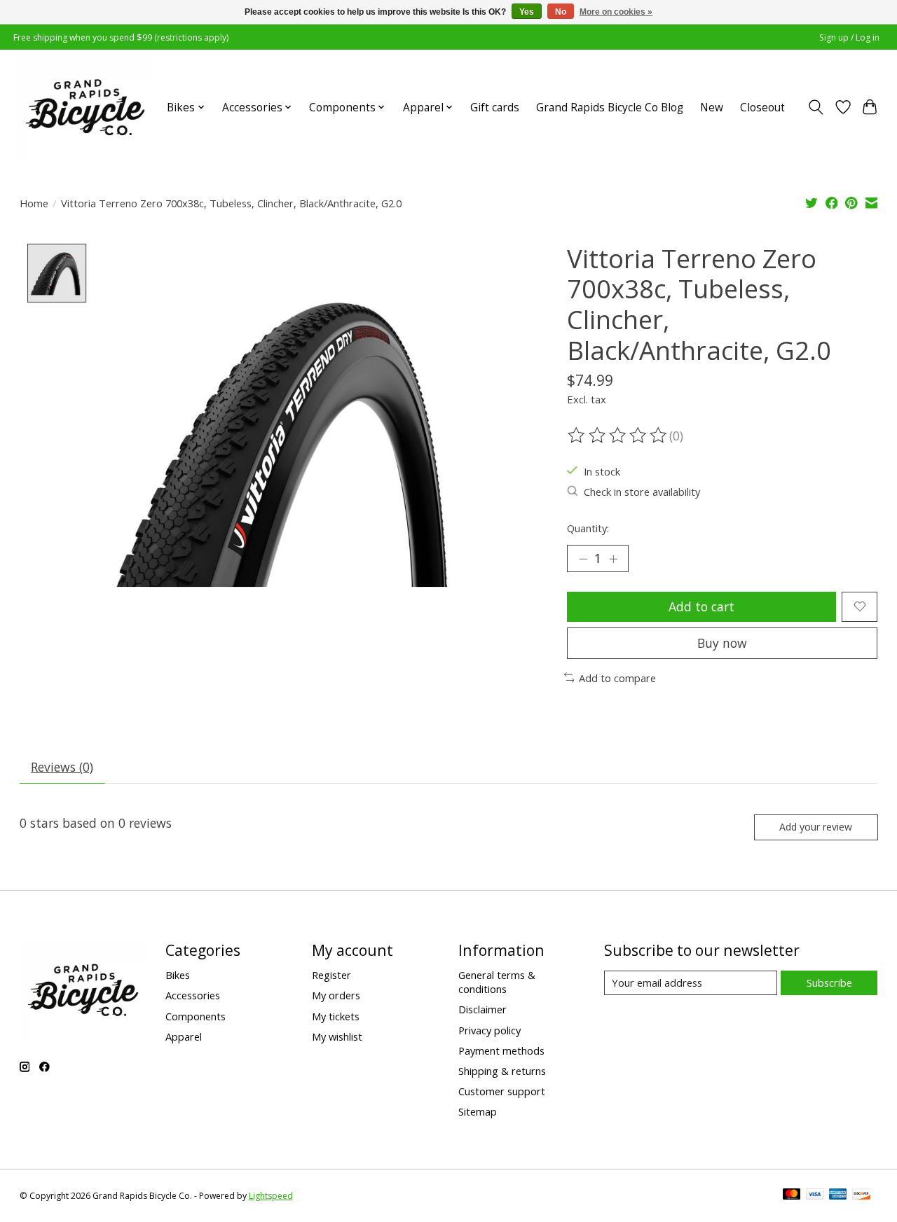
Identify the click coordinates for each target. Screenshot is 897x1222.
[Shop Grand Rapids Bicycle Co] (85, 107)
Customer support (501, 1091)
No (560, 12)
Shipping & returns (502, 1071)
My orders (336, 995)
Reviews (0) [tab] (62, 766)
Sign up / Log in (849, 37)
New (711, 107)
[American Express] (838, 1195)
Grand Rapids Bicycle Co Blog (609, 107)
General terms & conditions (496, 982)
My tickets (336, 1016)
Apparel (183, 1036)
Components (195, 1016)
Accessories (192, 995)
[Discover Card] (861, 1195)
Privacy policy (489, 1030)
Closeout (762, 107)
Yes (526, 12)
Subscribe (829, 982)
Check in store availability (642, 492)
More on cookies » (616, 12)
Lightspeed (271, 1196)
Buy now (722, 642)
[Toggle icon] (815, 107)
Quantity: (588, 528)
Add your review (815, 826)
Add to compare (617, 678)
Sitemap (477, 1111)
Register (331, 975)
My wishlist (337, 1036)
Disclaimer (482, 1009)
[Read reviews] (618, 435)
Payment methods (501, 1050)
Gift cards (494, 107)
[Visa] (815, 1195)
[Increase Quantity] (613, 558)
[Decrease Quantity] (583, 558)
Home (34, 203)
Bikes (177, 975)
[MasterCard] (792, 1195)
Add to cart (701, 606)
